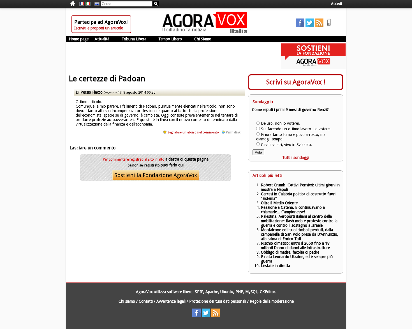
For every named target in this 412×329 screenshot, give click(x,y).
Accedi (336, 3)
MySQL (251, 291)
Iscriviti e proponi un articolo (98, 28)
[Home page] (206, 32)
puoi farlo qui (172, 165)
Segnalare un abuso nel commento (193, 132)
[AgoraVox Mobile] (329, 25)
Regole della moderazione (272, 301)
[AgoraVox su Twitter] (309, 25)
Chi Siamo (202, 39)
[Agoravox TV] (95, 4)
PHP (239, 291)
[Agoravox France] (81, 4)
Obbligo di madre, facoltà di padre (290, 252)
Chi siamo (127, 301)
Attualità (102, 39)
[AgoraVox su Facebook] (300, 25)
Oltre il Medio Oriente (279, 203)
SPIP (199, 291)
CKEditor (267, 291)
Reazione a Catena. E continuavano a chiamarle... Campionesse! (293, 209)
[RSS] (319, 25)
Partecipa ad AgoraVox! (101, 22)
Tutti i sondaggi (295, 157)
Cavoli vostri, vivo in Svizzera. (286, 144)
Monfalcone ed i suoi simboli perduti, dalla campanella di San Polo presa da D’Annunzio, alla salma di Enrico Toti (299, 234)
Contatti (146, 301)
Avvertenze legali (171, 301)
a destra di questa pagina (187, 159)
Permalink (233, 132)
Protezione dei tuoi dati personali (217, 301)
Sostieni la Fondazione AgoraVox (155, 175)
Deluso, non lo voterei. (280, 123)
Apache (211, 291)
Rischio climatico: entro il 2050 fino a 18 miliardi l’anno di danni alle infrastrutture (296, 245)
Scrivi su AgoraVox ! (295, 82)
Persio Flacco (91, 92)
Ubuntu (226, 291)
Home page (79, 39)
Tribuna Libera (134, 39)
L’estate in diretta (275, 265)
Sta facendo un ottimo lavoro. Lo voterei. (296, 129)
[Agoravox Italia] (88, 4)
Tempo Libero (170, 39)
